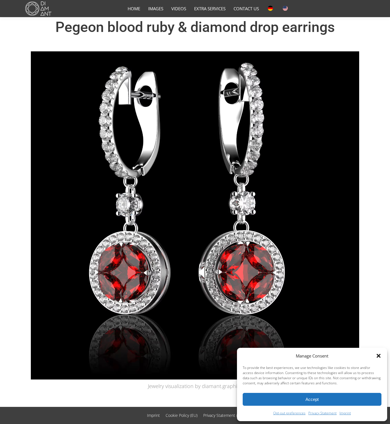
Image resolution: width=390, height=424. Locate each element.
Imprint (345, 413)
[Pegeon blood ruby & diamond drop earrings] (195, 215)
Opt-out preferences (289, 413)
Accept (312, 399)
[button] (378, 356)
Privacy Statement (322, 413)
